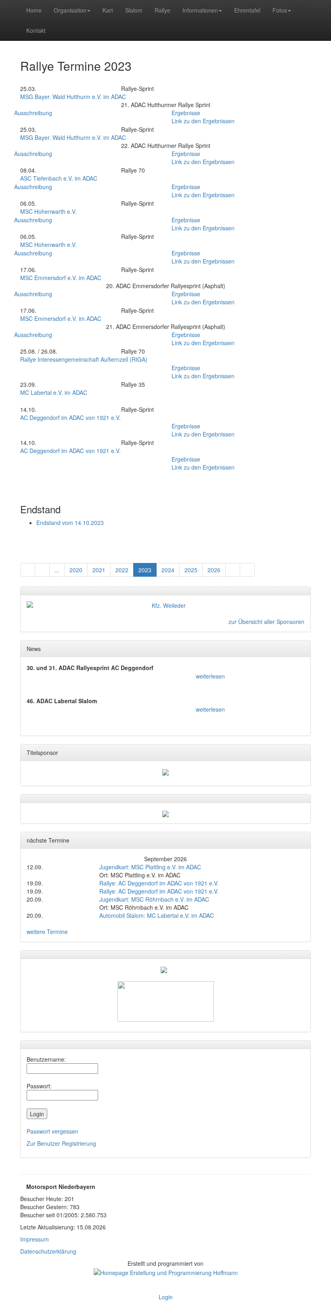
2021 (98, 570)
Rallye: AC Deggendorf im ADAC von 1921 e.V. (159, 883)
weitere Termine (47, 931)
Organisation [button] (70, 10)
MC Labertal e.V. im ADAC (53, 392)
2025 (190, 570)
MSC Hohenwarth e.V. (48, 211)
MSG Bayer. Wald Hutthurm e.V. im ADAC (73, 97)
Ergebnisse (186, 113)
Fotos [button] (279, 10)
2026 (213, 570)
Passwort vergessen (52, 1131)
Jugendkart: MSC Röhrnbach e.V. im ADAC (154, 899)
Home (34, 10)
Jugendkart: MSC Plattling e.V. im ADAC (150, 867)
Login (166, 1297)
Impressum (34, 1239)
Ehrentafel (247, 10)
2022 (121, 570)
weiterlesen (210, 676)
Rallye (162, 10)
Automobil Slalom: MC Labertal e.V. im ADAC (156, 915)
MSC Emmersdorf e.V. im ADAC (60, 278)
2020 (75, 570)
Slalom (133, 10)
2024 (167, 570)
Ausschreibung (33, 113)
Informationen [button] (200, 10)
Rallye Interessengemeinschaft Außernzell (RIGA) (83, 359)
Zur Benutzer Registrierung (61, 1143)
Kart (108, 10)
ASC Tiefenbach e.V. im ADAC (58, 178)
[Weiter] (232, 570)
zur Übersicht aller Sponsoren (266, 622)
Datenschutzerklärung (48, 1251)
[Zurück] (27, 570)
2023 (144, 570)
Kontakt (36, 30)
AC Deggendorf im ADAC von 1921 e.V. (70, 417)
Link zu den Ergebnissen (203, 121)
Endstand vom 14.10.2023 (70, 523)
